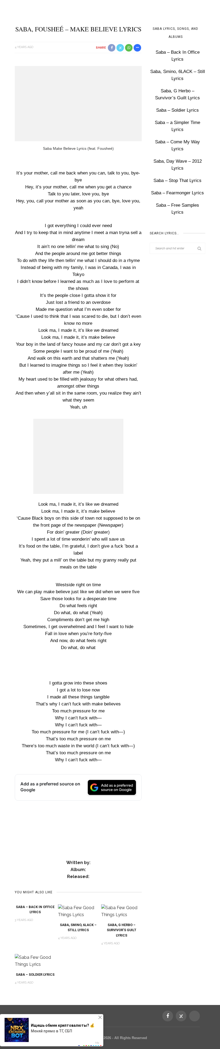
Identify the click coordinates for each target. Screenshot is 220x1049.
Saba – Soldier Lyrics (35, 974)
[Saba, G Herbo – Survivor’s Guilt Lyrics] (121, 910)
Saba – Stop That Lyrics (177, 180)
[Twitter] (181, 1016)
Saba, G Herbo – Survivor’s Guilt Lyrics (121, 930)
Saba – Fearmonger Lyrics (177, 192)
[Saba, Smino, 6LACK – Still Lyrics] (78, 910)
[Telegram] (194, 1016)
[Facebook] (167, 1016)
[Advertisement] (78, 103)
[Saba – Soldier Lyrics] (35, 960)
